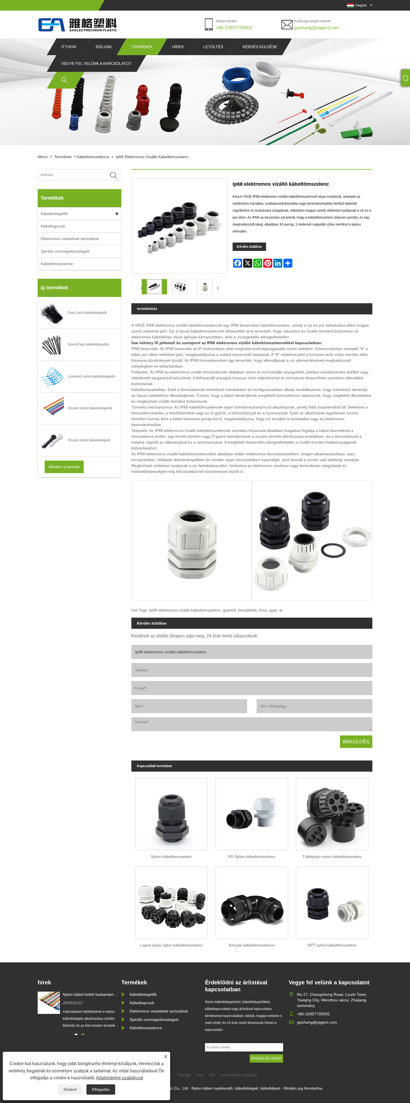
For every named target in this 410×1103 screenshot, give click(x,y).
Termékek (142, 47)
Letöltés (213, 47)
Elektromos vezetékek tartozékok (70, 238)
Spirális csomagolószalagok (65, 251)
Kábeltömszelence (93, 157)
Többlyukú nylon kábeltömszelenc (332, 856)
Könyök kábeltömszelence (252, 945)
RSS (199, 1075)
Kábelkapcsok (53, 226)
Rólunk (104, 47)
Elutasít (70, 1089)
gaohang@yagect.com (316, 27)
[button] (76, 1034)
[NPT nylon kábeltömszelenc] (332, 901)
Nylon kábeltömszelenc (171, 856)
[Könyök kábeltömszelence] (252, 901)
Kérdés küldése (260, 47)
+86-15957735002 (234, 27)
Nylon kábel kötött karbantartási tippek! (91, 994)
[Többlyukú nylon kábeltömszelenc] (332, 812)
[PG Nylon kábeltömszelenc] (252, 812)
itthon (68, 47)
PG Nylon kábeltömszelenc (252, 856)
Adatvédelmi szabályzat (119, 1077)
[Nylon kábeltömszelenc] (171, 812)
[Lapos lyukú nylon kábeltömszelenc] (171, 901)
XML (212, 1075)
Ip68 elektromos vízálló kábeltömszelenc (152, 157)
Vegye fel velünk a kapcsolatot (96, 63)
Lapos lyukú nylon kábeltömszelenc (171, 945)
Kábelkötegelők (54, 213)
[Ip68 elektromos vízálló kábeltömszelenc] (154, 286)
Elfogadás (101, 1089)
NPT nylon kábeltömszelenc (332, 945)
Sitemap (184, 1075)
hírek (178, 47)
